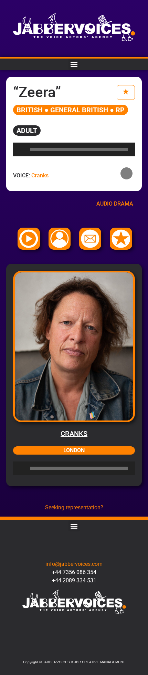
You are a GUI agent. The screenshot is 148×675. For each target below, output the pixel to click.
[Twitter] (53, 648)
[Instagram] (74, 648)
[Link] (95, 648)
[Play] (22, 468)
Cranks (74, 433)
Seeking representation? (74, 507)
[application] (74, 468)
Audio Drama (114, 203)
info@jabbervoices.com (74, 564)
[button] (74, 64)
